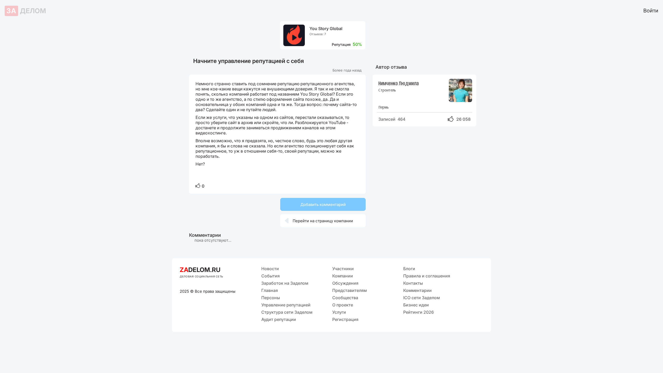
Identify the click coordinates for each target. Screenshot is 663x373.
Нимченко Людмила (398, 83)
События (270, 275)
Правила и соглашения (426, 275)
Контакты (413, 283)
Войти (650, 11)
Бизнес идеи (416, 304)
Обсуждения (345, 283)
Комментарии (417, 290)
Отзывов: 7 (317, 34)
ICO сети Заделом (421, 297)
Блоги (409, 268)
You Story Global (325, 28)
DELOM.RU (200, 270)
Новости (270, 268)
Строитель (387, 90)
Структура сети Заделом (286, 312)
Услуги (339, 312)
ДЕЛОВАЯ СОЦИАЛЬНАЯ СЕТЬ (201, 276)
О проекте (342, 304)
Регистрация (345, 319)
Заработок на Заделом (284, 283)
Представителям (349, 290)
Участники (343, 268)
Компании (342, 275)
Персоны (270, 297)
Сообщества (345, 297)
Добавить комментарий (323, 204)
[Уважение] (198, 186)
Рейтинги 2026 (418, 312)
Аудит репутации (278, 319)
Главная (269, 290)
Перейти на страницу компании (319, 220)
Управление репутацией (286, 304)
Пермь (383, 107)
